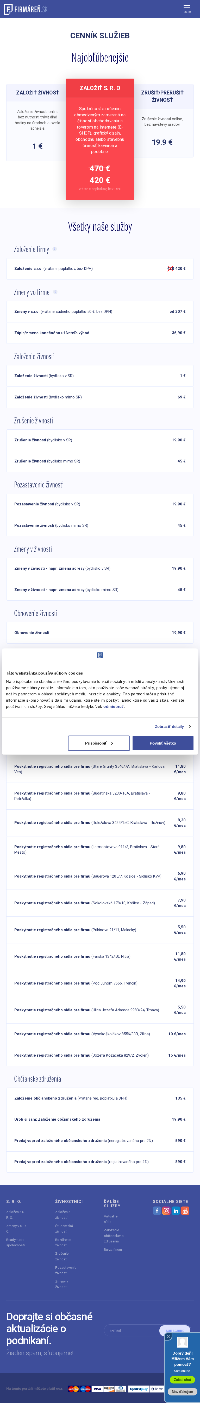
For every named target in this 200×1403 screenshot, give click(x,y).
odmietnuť (113, 706)
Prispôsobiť (96, 743)
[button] (187, 9)
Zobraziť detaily (169, 726)
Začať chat (182, 1380)
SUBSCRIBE (175, 1331)
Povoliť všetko (163, 743)
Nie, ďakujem (182, 1392)
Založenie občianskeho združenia (114, 1235)
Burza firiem (113, 1249)
